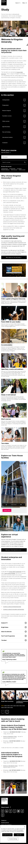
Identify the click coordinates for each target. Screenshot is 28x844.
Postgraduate (12, 168)
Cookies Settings (13, 838)
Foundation (19, 168)
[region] (13, 834)
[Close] (24, 826)
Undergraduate (4, 168)
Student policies (5, 822)
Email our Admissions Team (10, 736)
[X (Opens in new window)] (14, 811)
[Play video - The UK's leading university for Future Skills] (14, 786)
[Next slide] (7, 711)
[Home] (4, 2)
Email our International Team (10, 765)
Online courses (22, 169)
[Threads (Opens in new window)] (2, 815)
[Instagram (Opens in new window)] (2, 811)
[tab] (2, 706)
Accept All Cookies (7, 834)
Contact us (3, 820)
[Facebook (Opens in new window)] (10, 811)
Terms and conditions (6, 824)
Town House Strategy (9, 573)
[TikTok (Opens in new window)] (22, 811)
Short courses (14, 169)
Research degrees (5, 169)
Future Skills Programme (15, 571)
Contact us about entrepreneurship (12, 606)
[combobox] (14, 162)
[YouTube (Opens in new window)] (18, 811)
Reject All (19, 834)
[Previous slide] (2, 711)
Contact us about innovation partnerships (13, 609)
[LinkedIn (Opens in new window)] (6, 811)
